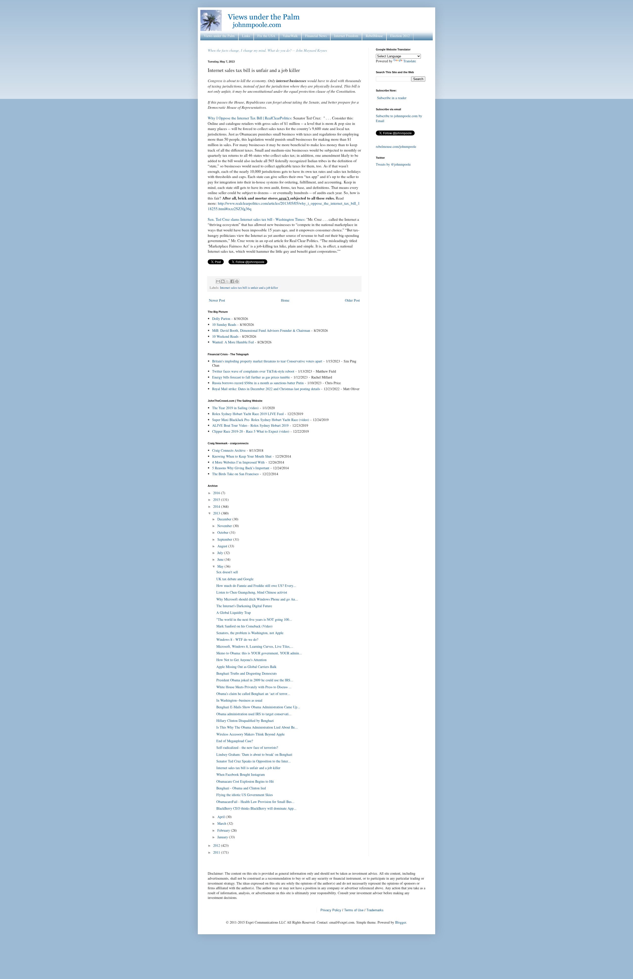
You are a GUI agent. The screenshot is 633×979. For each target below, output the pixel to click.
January (223, 837)
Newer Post (217, 300)
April (221, 816)
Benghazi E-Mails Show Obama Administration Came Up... (258, 707)
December (224, 519)
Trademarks (375, 910)
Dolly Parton (221, 318)
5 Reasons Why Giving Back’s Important (240, 468)
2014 (217, 506)
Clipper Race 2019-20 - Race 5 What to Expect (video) (250, 431)
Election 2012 (400, 35)
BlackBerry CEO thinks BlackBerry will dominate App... (256, 808)
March (222, 823)
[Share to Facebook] (232, 281)
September (225, 539)
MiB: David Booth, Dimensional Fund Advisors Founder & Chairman (261, 330)
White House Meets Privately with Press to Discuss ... (254, 687)
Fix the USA (266, 35)
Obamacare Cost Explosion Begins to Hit (245, 781)
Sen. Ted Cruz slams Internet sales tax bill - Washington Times (256, 219)
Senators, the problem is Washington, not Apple (249, 632)
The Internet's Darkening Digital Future (244, 605)
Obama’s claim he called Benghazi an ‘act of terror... (253, 693)
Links (246, 35)
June (221, 559)
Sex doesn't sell (227, 572)
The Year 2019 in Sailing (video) (235, 407)
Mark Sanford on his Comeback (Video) (244, 626)
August (222, 546)
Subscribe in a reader (392, 97)
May (221, 566)
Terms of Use (353, 910)
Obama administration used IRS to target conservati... (254, 714)
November (225, 525)
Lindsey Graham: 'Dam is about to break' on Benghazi (254, 754)
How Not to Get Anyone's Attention (241, 659)
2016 (217, 492)
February (224, 830)
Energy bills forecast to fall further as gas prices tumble (251, 377)
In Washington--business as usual (239, 700)
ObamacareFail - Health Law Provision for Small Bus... (255, 801)
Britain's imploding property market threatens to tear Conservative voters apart (267, 361)
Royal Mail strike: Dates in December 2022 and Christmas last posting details (266, 388)
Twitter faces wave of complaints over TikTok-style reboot (253, 371)
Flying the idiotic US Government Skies (244, 794)
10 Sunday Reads (224, 324)
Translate (409, 61)
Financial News (316, 35)
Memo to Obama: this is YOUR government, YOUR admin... (259, 653)
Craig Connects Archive (229, 450)
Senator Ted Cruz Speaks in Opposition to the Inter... (253, 761)
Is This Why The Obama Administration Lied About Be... (257, 727)
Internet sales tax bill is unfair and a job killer (249, 288)
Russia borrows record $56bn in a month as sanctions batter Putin (258, 382)
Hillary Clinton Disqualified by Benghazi (245, 720)
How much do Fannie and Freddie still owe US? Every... (256, 585)
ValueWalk (290, 35)
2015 (217, 499)
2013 (217, 513)
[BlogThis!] (222, 281)
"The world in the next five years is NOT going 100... (254, 619)
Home (285, 300)
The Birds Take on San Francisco (235, 473)
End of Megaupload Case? (234, 740)
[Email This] (218, 281)
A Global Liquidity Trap (233, 612)
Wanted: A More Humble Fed (233, 342)
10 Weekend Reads (225, 336)
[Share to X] (227, 281)
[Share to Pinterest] (236, 281)
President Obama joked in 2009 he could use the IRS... (254, 680)
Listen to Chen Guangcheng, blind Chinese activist (251, 592)
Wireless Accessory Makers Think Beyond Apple (250, 734)
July (220, 552)
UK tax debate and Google (234, 579)
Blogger (400, 922)
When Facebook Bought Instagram (240, 774)
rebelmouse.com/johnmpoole (396, 146)
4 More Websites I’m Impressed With (238, 462)
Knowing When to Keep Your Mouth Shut (241, 456)
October (223, 532)
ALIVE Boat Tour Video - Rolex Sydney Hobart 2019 (250, 425)
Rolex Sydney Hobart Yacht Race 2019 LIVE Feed (248, 413)
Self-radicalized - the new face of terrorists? (247, 747)
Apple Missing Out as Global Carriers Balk (246, 666)
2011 (217, 852)
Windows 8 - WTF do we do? (237, 639)
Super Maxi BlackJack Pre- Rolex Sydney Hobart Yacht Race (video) (260, 419)
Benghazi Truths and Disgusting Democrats (246, 673)
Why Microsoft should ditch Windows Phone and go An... (257, 599)
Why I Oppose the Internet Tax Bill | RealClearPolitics (249, 117)
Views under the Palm (219, 35)
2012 (217, 845)
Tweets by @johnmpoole (393, 164)
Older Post (352, 300)
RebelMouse (374, 35)
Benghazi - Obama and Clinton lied (241, 788)
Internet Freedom (346, 35)
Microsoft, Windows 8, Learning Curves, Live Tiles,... (254, 646)
